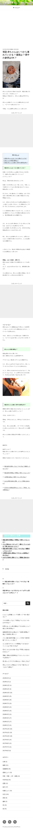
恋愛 (4, 783)
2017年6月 (6, 750)
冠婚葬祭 (5, 769)
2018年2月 (6, 721)
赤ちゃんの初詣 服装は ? (11, 160)
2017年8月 (6, 743)
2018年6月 (6, 707)
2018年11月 (6, 689)
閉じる (17, 155)
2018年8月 (6, 700)
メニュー (17, 7)
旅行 (4, 787)
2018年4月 (6, 714)
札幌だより (6, 790)
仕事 (4, 761)
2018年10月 (6, 692)
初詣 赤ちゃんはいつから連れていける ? (15, 158)
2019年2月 (6, 678)
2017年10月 (6, 736)
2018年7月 (6, 703)
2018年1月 (6, 725)
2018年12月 (6, 685)
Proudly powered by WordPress (11, 826)
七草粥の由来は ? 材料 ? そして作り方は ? (15, 477)
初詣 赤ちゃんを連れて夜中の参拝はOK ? (16, 162)
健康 (4, 765)
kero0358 (16, 49)
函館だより (6, 772)
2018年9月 (6, 696)
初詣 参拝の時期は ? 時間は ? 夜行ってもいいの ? (17, 472)
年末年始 (7, 569)
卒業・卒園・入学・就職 (10, 776)
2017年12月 (6, 729)
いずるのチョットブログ (15, 2)
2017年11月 (6, 732)
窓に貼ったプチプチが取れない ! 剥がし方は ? (16, 661)
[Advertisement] (16, 27)
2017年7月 (6, 747)
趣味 (4, 801)
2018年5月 (6, 710)
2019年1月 (6, 681)
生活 (4, 794)
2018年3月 (6, 718)
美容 (4, 798)
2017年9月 (6, 739)
